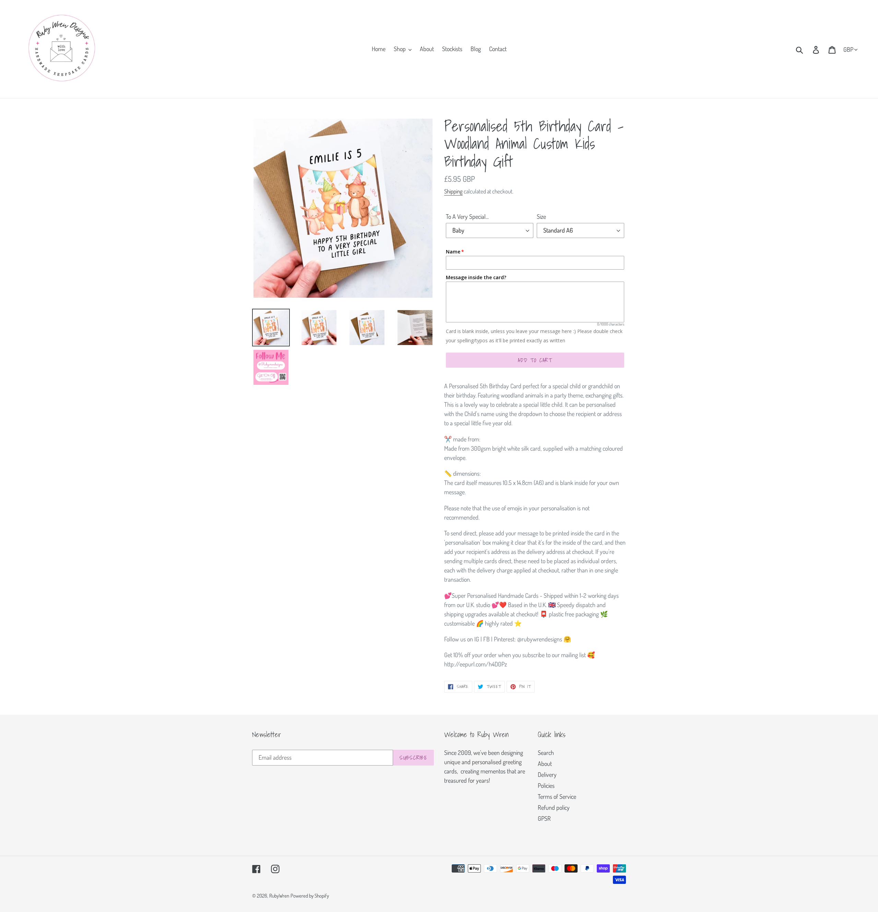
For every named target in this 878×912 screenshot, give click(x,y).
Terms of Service (557, 796)
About (545, 763)
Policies (546, 785)
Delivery (547, 774)
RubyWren (279, 895)
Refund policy (554, 807)
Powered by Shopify (309, 895)
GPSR (544, 818)
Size (541, 216)
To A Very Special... (467, 216)
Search (546, 752)
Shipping (453, 191)
